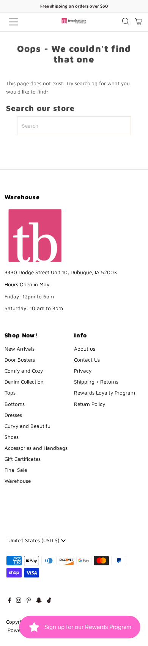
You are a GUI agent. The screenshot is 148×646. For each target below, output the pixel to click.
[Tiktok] (49, 601)
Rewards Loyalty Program (104, 393)
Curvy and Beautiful (28, 426)
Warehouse (18, 481)
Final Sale (16, 470)
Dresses (13, 415)
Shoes (12, 437)
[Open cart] (138, 22)
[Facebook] (9, 601)
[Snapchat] (39, 601)
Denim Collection (24, 382)
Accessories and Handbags (36, 448)
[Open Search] (125, 22)
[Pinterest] (29, 601)
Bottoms (15, 404)
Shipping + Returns (96, 382)
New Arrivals (20, 349)
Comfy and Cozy (24, 371)
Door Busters (20, 360)
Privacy (82, 371)
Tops (10, 393)
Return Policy (89, 404)
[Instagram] (18, 601)
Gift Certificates (23, 459)
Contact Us (87, 360)
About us (84, 349)
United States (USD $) (34, 540)
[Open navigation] (20, 21)
